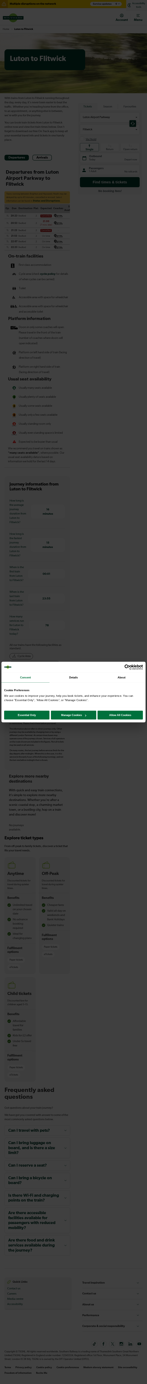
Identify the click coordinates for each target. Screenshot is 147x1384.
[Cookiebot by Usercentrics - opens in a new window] (127, 667)
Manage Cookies (71, 715)
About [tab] (121, 677)
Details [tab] (73, 677)
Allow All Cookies (120, 715)
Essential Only (27, 715)
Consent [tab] (25, 677)
